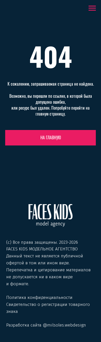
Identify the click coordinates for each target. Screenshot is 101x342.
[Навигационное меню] (92, 8)
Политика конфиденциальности (39, 297)
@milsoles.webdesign (64, 325)
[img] (50, 215)
